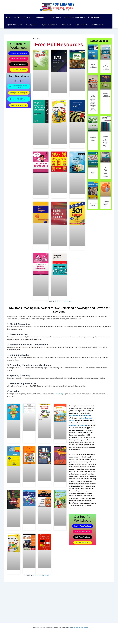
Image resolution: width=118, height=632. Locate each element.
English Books (55, 17)
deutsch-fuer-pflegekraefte (93, 66)
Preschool (28, 17)
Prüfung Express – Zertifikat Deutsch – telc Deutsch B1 (105, 141)
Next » (69, 301)
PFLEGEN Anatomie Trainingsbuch (107, 95)
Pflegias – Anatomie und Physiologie (106, 66)
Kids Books (40, 17)
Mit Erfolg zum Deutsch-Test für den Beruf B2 (105, 172)
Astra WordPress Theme (79, 627)
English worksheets (14, 24)
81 (65, 301)
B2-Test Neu (93, 173)
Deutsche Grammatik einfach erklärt (93, 138)
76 (43, 575)
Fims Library (59, 394)
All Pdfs (17, 17)
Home (8, 17)
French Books (66, 24)
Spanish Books (82, 24)
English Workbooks (49, 24)
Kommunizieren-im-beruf (94, 204)
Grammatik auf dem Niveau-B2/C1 (106, 204)
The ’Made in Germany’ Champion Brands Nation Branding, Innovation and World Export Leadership (93, 103)
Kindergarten (31, 24)
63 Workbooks (94, 17)
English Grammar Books (74, 17)
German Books (98, 24)
